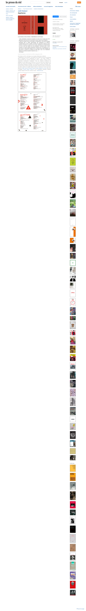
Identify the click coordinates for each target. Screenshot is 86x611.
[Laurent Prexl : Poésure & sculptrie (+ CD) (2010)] (73, 419)
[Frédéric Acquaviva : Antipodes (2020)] (73, 169)
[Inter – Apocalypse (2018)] (73, 212)
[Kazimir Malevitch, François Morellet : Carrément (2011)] (73, 529)
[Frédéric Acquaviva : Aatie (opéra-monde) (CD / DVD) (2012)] (73, 392)
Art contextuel (73, 14)
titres (7, 13)
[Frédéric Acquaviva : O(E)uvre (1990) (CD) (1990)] (73, 457)
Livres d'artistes (73, 19)
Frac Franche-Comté (27, 8)
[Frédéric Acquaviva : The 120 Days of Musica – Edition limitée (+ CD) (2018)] (73, 231)
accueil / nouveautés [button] (10, 6)
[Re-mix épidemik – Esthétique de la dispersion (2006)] (73, 34)
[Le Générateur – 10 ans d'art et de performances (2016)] (73, 293)
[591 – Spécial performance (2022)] (73, 90)
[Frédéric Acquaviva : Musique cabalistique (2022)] (73, 127)
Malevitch (41, 68)
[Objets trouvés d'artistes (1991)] (73, 451)
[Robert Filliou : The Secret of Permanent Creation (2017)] (73, 504)
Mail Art (71, 21)
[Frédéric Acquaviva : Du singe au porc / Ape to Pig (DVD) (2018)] (73, 247)
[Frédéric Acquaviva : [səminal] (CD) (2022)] (73, 118)
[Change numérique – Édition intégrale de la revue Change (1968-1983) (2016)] (73, 302)
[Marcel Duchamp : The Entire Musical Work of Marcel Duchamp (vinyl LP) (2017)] (73, 512)
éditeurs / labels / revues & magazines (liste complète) (10, 18)
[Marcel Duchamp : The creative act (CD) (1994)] (73, 592)
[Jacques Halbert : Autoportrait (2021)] (73, 152)
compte (79, 6)
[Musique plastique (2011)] (73, 411)
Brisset (28, 69)
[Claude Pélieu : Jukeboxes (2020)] (73, 495)
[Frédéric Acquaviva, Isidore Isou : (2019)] (73, 177)
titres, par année (9, 15)
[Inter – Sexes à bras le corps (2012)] (73, 383)
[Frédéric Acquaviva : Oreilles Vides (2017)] (73, 278)
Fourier (24, 69)
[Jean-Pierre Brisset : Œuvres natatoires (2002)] (73, 565)
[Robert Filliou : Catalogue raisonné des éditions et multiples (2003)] (73, 556)
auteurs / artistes (9, 8)
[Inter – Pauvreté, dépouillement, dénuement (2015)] (73, 325)
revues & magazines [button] (48, 6)
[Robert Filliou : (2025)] (73, 476)
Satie (26, 68)
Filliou (45, 68)
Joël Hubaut (22, 11)
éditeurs (19, 8)
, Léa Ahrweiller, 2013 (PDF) (59, 48)
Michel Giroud (40, 70)
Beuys (37, 68)
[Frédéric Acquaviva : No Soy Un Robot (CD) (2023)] (73, 82)
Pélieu (23, 68)
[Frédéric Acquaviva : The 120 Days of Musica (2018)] (73, 240)
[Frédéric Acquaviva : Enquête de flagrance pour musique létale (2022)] (73, 100)
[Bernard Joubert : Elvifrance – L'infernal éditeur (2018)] (73, 185)
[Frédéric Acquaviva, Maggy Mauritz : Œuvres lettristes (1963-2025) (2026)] (73, 47)
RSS (79, 2)
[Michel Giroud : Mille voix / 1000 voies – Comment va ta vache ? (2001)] (73, 584)
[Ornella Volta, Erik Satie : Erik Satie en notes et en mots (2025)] (73, 486)
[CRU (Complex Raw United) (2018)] (73, 262)
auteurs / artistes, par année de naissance (10, 11)
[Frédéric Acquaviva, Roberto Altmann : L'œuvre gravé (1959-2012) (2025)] (73, 65)
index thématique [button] (59, 6)
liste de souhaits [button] (63, 16)
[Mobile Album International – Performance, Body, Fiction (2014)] (73, 340)
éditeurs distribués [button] (37, 6)
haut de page (81, 608)
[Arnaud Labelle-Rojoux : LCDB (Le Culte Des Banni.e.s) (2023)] (73, 74)
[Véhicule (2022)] (73, 134)
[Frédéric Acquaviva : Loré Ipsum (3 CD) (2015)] (73, 332)
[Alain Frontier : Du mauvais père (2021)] (73, 161)
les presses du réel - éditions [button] (24, 6)
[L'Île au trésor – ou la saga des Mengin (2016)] (73, 318)
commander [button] (55, 16)
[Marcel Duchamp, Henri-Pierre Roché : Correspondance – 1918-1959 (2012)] (73, 520)
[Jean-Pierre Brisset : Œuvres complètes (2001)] (73, 575)
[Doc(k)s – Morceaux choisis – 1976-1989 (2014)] (73, 357)
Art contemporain (73, 12)
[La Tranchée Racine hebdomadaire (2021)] (73, 142)
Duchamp (30, 68)
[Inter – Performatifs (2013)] (73, 374)
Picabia (33, 68)
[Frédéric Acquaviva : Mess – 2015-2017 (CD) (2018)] (73, 255)
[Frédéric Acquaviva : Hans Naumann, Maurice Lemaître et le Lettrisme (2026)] (73, 56)
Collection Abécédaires (38, 8)
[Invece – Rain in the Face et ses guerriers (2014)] (73, 349)
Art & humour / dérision (74, 10)
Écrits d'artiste (73, 26)
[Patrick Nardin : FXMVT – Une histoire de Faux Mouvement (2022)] (73, 109)
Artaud (31, 69)
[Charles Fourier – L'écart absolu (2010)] (73, 426)
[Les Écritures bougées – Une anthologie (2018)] (73, 221)
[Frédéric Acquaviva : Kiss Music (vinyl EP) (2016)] (73, 285)
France (71, 17)
